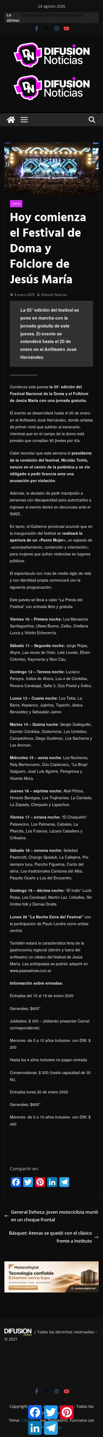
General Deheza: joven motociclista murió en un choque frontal (54, 1216)
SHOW (16, 204)
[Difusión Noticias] (11, 119)
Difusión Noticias (54, 294)
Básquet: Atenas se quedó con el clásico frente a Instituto (50, 1237)
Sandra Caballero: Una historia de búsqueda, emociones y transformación (57, 17)
